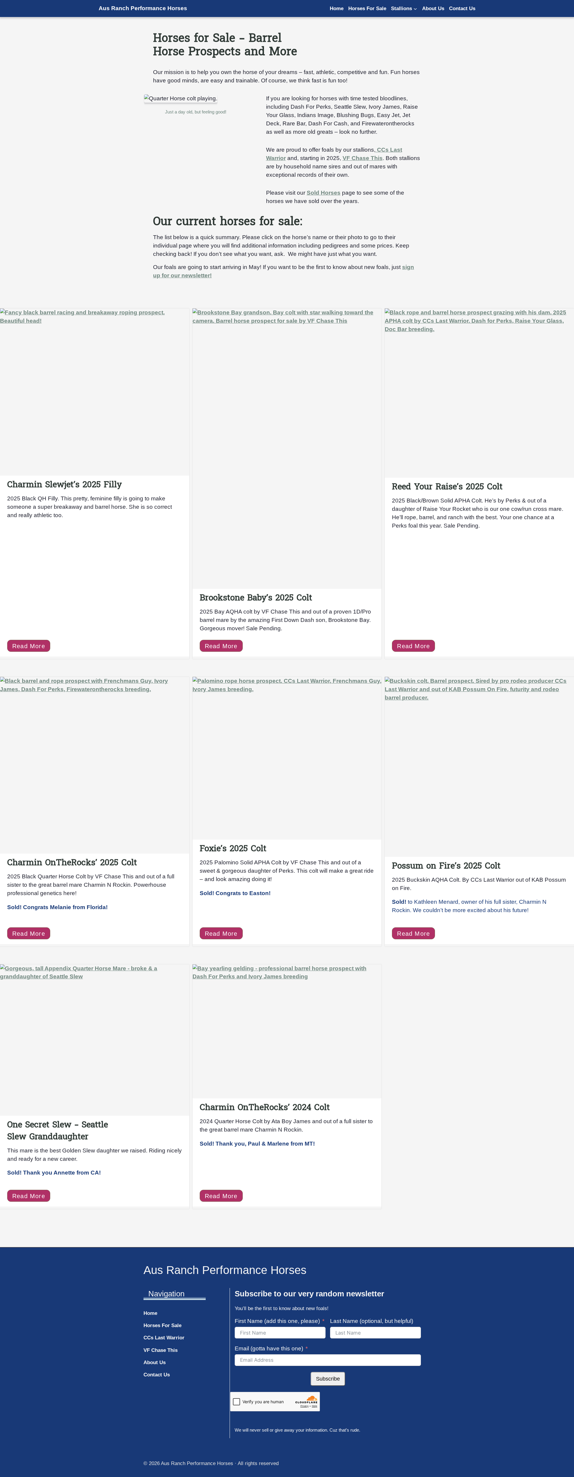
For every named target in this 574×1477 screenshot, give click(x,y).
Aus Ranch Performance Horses (143, 8)
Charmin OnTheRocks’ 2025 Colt (72, 863)
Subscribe (328, 1379)
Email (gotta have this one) (269, 1348)
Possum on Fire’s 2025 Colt (446, 866)
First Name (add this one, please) (277, 1321)
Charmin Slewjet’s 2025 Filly (64, 485)
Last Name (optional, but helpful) (371, 1321)
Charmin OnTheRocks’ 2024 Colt (265, 1107)
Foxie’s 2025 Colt (233, 848)
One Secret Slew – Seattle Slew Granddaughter (57, 1131)
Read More (31, 647)
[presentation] (94, 392)
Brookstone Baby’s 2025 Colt (256, 598)
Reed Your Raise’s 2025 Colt (447, 487)
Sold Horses (324, 193)
